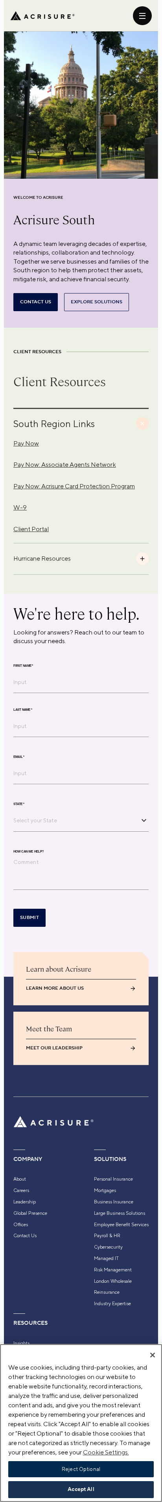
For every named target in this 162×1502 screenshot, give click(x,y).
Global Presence (30, 1213)
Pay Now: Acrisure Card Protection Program (74, 486)
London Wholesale (113, 1281)
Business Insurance (113, 1202)
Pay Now (26, 443)
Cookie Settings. (106, 1452)
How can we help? (28, 851)
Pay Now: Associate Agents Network (64, 464)
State (18, 803)
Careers (21, 1190)
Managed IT (106, 1258)
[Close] (152, 1355)
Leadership (24, 1202)
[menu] (142, 15)
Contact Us (25, 1235)
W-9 (20, 507)
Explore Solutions (96, 302)
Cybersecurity (108, 1247)
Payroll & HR (107, 1235)
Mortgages (105, 1190)
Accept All (81, 1489)
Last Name (22, 709)
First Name (23, 665)
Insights (21, 1343)
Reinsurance (107, 1292)
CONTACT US (35, 302)
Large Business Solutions (119, 1213)
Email (18, 756)
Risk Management (113, 1270)
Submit (29, 918)
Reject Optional (81, 1469)
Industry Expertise (112, 1303)
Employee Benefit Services (121, 1224)
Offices (20, 1224)
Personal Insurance (113, 1179)
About (19, 1179)
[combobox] (75, 820)
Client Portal (31, 529)
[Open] (143, 820)
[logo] (42, 15)
